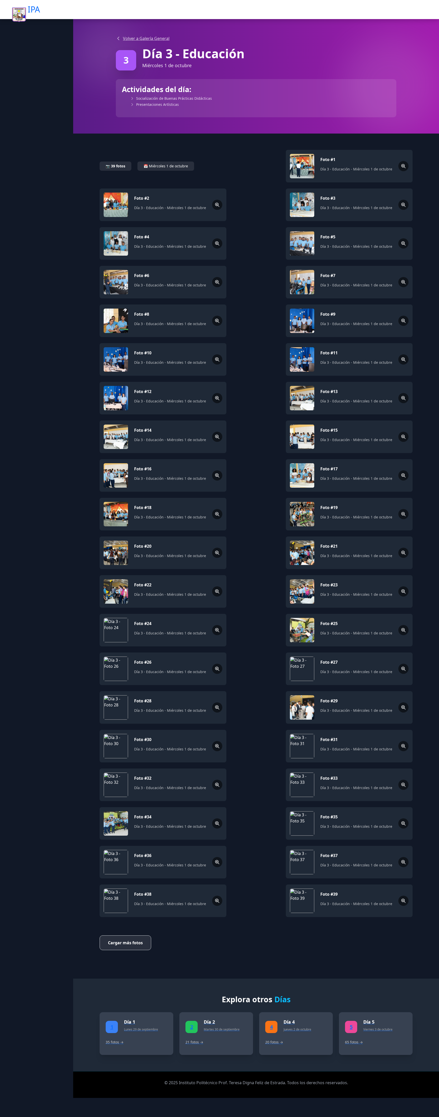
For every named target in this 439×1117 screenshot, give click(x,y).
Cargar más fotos (125, 943)
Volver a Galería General (146, 38)
